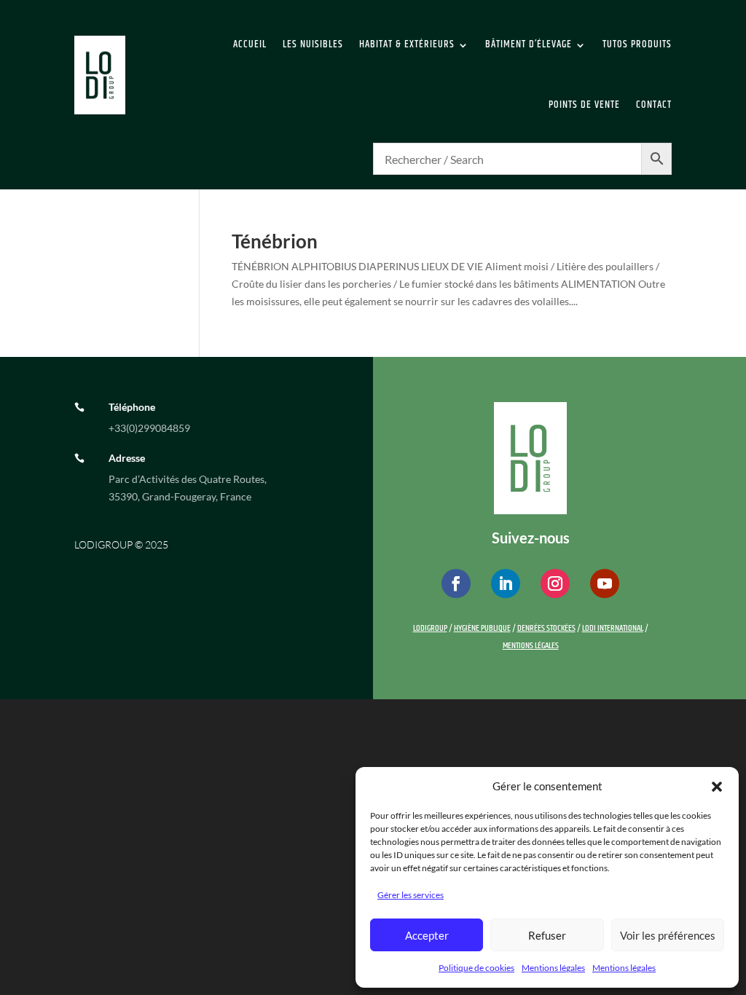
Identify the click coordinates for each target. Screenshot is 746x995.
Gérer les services (410, 894)
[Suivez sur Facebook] (456, 583)
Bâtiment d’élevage (528, 44)
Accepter (427, 935)
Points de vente (584, 105)
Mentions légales (553, 967)
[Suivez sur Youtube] (604, 583)
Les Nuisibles (313, 44)
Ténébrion (275, 241)
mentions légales (531, 646)
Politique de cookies (476, 967)
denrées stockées (546, 628)
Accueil (250, 44)
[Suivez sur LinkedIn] (505, 583)
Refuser (547, 935)
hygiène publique (482, 628)
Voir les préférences (667, 935)
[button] (717, 786)
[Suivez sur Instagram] (555, 583)
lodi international (612, 628)
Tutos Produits (637, 44)
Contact (654, 105)
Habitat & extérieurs (407, 44)
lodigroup (430, 628)
